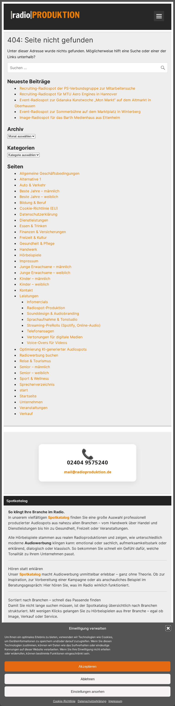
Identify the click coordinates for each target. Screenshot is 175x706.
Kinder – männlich (35, 278)
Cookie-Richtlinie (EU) (39, 208)
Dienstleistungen (34, 220)
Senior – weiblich (34, 372)
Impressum (115, 701)
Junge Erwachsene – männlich (45, 266)
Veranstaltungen (33, 407)
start (24, 390)
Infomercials (37, 302)
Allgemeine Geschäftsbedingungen (49, 173)
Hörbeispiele (30, 255)
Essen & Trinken (33, 226)
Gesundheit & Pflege (37, 243)
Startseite (28, 396)
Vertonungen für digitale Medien (54, 337)
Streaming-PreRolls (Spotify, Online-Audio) (63, 325)
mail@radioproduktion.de (87, 471)
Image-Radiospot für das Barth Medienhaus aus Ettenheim (70, 117)
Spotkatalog (58, 517)
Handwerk (28, 249)
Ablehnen (88, 679)
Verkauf (26, 413)
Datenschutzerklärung (92, 701)
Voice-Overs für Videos (47, 342)
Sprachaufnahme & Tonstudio (52, 319)
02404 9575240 (87, 462)
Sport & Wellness (34, 378)
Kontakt (26, 290)
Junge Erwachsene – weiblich (45, 272)
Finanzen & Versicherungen (43, 231)
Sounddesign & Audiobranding (53, 313)
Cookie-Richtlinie (64, 701)
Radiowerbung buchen (39, 355)
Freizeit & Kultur (33, 237)
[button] (168, 628)
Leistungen (29, 296)
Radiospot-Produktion (46, 307)
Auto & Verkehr (33, 185)
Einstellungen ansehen (87, 691)
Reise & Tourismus (35, 361)
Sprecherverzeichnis (37, 384)
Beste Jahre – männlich (39, 191)
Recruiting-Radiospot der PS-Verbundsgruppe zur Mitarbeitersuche (77, 88)
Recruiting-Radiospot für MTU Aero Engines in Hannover (68, 94)
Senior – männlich (35, 367)
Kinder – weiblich (34, 284)
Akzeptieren (87, 666)
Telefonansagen (40, 331)
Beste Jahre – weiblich (39, 196)
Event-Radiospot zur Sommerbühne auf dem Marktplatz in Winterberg (80, 111)
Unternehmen (31, 402)
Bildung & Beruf (33, 202)
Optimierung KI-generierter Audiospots (53, 349)
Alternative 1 (30, 179)
